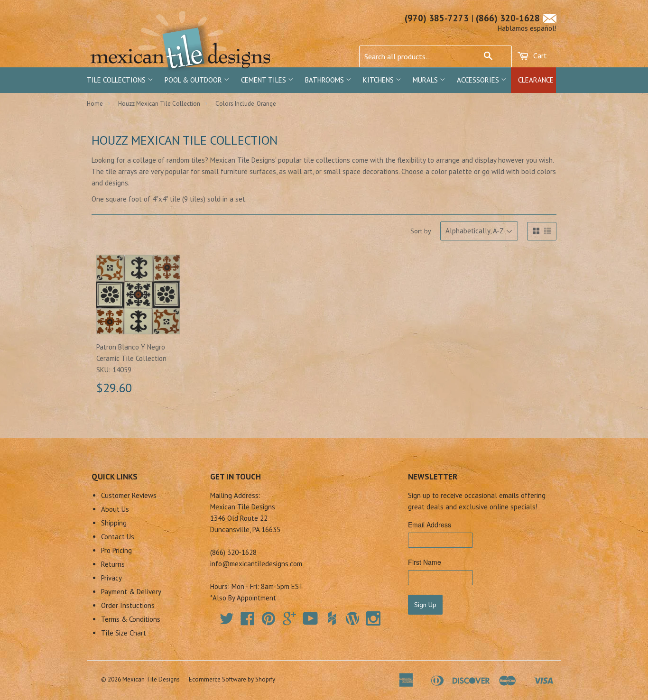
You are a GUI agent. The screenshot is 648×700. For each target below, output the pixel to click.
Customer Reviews (129, 495)
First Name (424, 562)
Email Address (429, 524)
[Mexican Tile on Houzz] (331, 618)
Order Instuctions (128, 605)
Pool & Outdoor (194, 79)
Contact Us (117, 536)
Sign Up (425, 604)
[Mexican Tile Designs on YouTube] (310, 621)
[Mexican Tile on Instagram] (373, 618)
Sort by (420, 231)
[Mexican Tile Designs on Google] (289, 621)
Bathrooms (325, 79)
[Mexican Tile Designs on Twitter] (227, 621)
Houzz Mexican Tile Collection (159, 104)
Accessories (479, 79)
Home (95, 104)
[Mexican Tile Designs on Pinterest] (268, 621)
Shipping (114, 522)
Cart (539, 55)
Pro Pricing (116, 550)
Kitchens (379, 79)
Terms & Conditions (130, 619)
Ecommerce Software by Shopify (232, 679)
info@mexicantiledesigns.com (256, 563)
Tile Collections (117, 79)
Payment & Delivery (131, 591)
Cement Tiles (264, 79)
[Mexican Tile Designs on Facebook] (248, 621)
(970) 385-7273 (437, 18)
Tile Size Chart (123, 632)
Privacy (111, 577)
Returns (113, 564)
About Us (115, 509)
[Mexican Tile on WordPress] (352, 618)
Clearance (536, 79)
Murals (426, 79)
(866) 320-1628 (508, 18)
